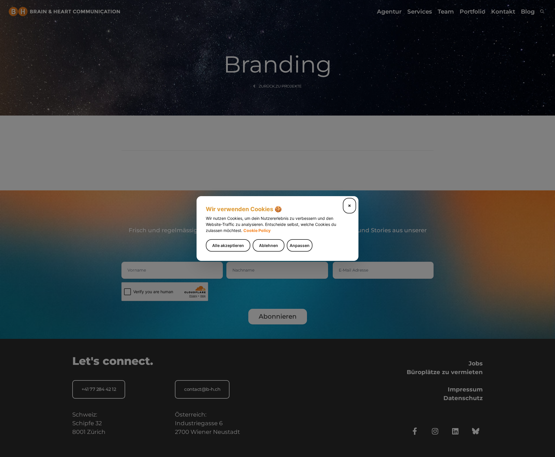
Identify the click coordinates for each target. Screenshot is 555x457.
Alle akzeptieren (228, 245)
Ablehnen (268, 245)
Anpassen (300, 245)
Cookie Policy (257, 230)
